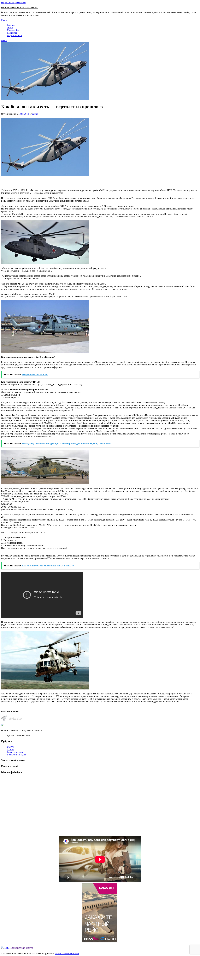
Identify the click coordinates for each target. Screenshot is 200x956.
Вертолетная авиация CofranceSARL (19, 7)
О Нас (10, 27)
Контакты (12, 33)
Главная (11, 25)
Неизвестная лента (21, 947)
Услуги (10, 746)
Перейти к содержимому (13, 2)
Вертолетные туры (16, 754)
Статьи (10, 749)
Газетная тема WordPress (67, 953)
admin (35, 114)
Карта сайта (13, 30)
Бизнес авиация (15, 752)
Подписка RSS (14, 35)
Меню (4, 20)
